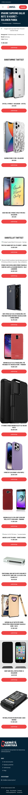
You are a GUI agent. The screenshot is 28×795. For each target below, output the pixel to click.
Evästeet (19, 790)
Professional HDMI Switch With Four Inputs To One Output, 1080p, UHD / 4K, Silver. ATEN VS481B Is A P (14, 575)
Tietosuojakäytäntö (11, 792)
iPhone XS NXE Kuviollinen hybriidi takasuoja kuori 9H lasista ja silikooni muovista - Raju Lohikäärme (14, 267)
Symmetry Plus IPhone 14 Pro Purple (14, 472)
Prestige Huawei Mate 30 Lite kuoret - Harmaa (14, 245)
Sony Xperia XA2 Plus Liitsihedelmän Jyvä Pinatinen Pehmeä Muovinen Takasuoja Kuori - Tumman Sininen (14, 316)
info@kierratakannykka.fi (6, 2)
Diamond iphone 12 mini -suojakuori (14, 158)
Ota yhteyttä (13, 790)
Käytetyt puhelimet (8, 764)
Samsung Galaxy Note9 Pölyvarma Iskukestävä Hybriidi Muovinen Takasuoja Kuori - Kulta (14, 624)
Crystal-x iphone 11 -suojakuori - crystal (14, 104)
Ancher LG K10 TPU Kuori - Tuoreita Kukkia (14, 537)
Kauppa (23, 7)
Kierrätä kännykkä (8, 762)
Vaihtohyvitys (7, 767)
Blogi (5, 770)
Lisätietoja (14, 47)
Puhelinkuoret (17, 23)
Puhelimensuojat (7, 23)
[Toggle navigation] (3, 7)
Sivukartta (19, 792)
